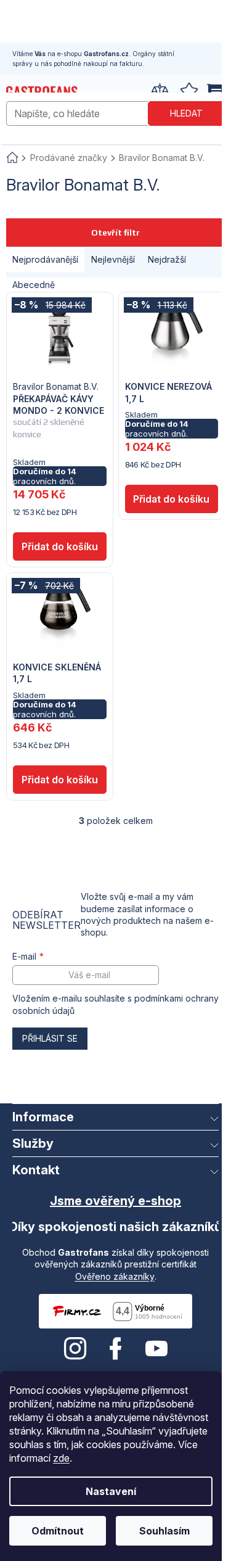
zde (61, 1458)
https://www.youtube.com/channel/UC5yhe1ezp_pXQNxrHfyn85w (156, 1349)
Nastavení (111, 1491)
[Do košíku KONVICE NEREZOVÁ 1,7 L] (172, 499)
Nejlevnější (113, 259)
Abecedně (33, 284)
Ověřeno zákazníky (115, 1276)
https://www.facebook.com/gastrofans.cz (116, 1349)
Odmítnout (57, 1531)
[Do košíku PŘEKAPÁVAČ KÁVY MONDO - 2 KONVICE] (60, 546)
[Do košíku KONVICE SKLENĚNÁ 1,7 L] (60, 779)
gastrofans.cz (75, 1349)
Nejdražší (167, 259)
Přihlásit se (50, 1038)
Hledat (186, 113)
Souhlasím (164, 1531)
